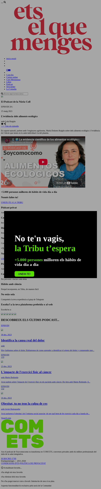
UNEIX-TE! (24, 273)
